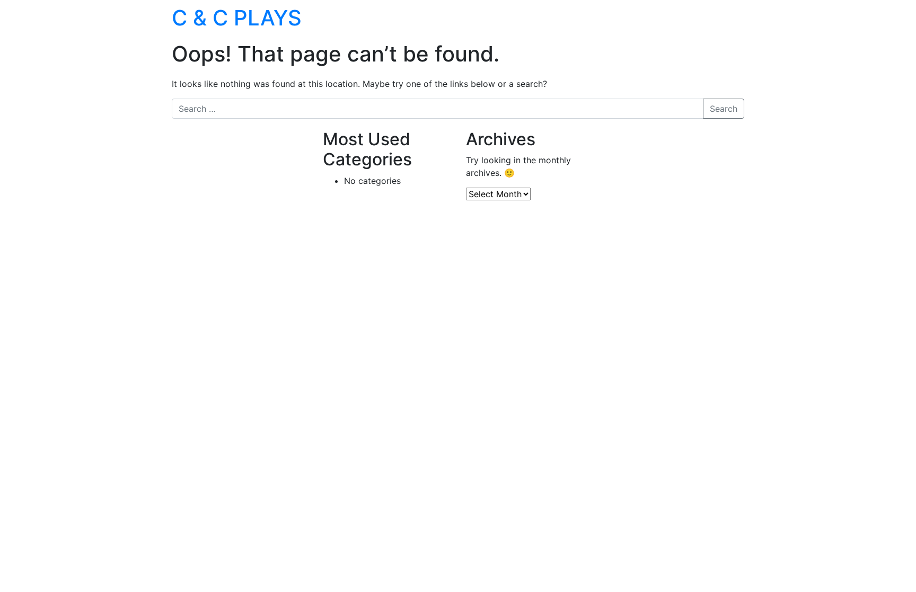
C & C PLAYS (237, 18)
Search (723, 108)
